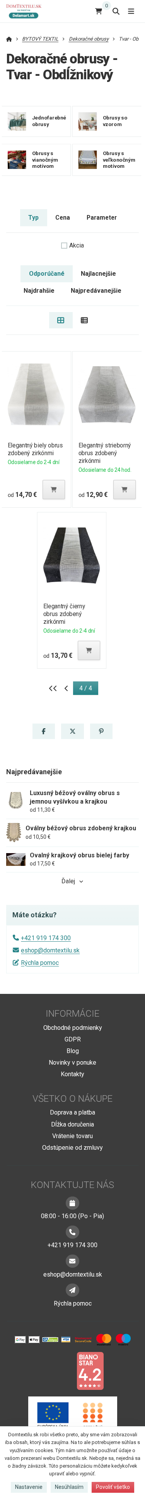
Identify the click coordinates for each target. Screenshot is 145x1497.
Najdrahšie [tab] (39, 290)
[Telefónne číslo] (72, 1232)
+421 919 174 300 (46, 938)
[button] (54, 489)
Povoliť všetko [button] (113, 1487)
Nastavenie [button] (29, 1487)
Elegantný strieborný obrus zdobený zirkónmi (104, 453)
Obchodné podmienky (72, 1027)
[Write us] (72, 1290)
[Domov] (27, 11)
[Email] (72, 1261)
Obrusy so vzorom (115, 121)
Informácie (72, 1013)
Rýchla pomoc (40, 962)
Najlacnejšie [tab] (98, 273)
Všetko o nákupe (72, 1098)
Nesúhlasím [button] (69, 1487)
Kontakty (72, 1074)
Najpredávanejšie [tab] (96, 290)
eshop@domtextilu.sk (50, 950)
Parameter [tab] (102, 217)
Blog (73, 1051)
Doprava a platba (72, 1112)
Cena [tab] (62, 217)
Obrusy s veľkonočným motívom (119, 159)
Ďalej (68, 881)
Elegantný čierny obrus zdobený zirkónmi (64, 614)
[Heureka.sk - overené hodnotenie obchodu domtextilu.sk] (58, 1370)
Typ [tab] (33, 217)
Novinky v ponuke (72, 1062)
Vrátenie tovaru (72, 1136)
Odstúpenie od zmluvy (72, 1147)
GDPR (73, 1039)
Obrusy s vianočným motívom (45, 159)
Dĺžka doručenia (72, 1124)
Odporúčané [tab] (47, 273)
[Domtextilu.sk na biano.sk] (90, 1370)
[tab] (61, 320)
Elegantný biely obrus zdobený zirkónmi (35, 449)
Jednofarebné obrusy (49, 121)
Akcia (76, 245)
